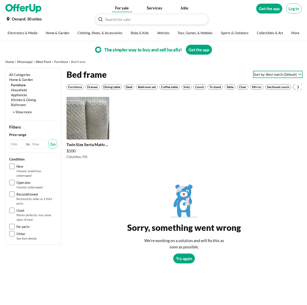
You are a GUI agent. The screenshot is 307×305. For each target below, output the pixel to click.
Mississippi (25, 62)
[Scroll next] (298, 87)
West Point (43, 62)
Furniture (61, 62)
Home (9, 62)
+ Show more (22, 112)
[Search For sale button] (100, 19)
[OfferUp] (23, 8)
